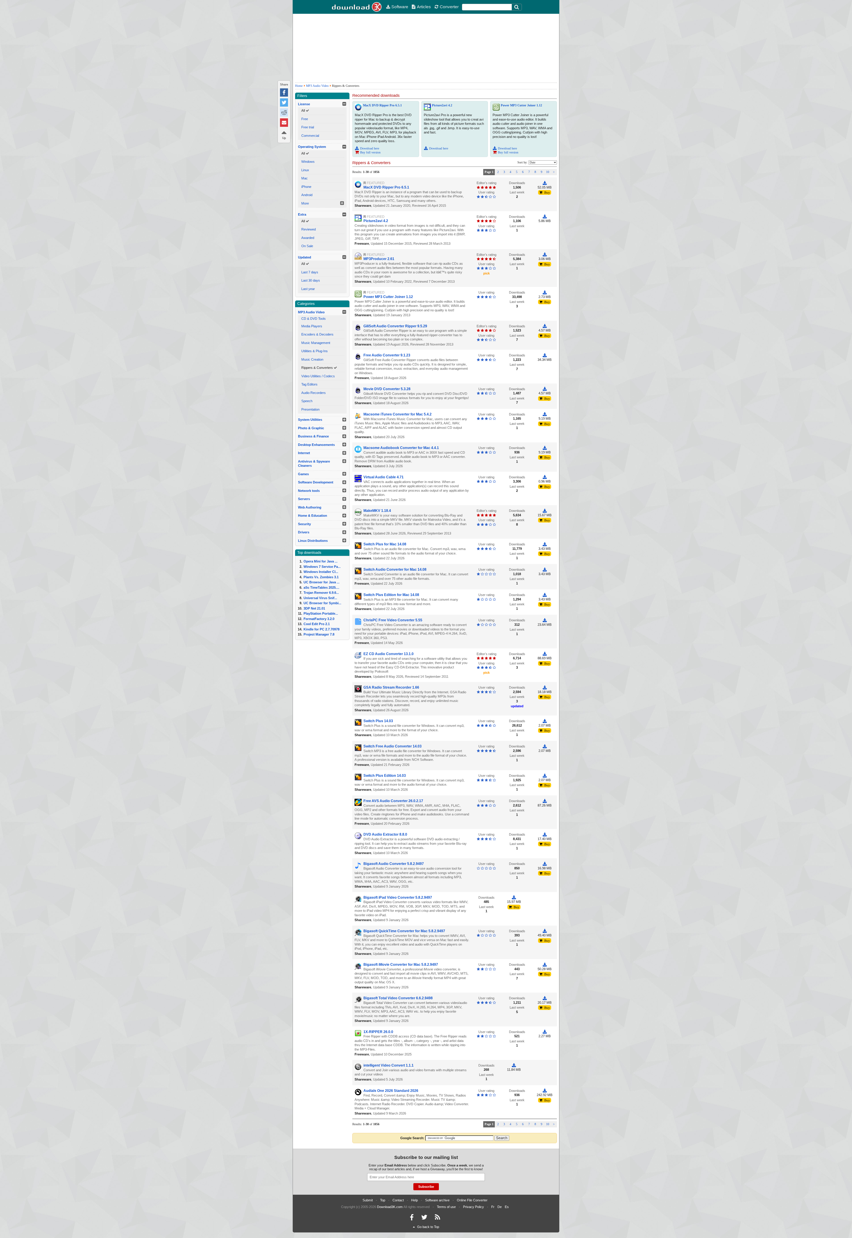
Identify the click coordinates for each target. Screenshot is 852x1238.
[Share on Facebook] (284, 92)
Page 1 (489, 172)
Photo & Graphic (311, 428)
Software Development (315, 482)
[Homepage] (357, 7)
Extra (302, 214)
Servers (304, 499)
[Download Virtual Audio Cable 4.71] (544, 477)
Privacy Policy (473, 1207)
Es (507, 1207)
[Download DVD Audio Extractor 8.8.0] (544, 834)
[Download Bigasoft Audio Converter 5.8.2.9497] (544, 864)
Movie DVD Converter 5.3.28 (386, 389)
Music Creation (312, 359)
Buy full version (370, 152)
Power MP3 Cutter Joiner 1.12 (521, 105)
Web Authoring (309, 507)
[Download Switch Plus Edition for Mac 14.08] (544, 595)
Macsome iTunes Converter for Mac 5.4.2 (397, 414)
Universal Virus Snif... (320, 598)
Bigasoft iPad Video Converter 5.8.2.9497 (397, 897)
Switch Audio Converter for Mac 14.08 (394, 569)
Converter (449, 6)
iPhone (306, 187)
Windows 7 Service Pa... (322, 566)
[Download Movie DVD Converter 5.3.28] (544, 389)
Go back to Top (428, 1227)
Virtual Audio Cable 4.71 (383, 477)
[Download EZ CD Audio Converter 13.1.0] (544, 654)
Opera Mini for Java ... (320, 561)
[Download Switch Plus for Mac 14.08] (544, 544)
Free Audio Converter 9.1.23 (386, 355)
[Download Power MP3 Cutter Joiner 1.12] (544, 292)
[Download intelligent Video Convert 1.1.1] (514, 1065)
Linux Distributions (313, 540)
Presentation (310, 409)
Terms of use (446, 1207)
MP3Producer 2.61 (378, 259)
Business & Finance (313, 436)
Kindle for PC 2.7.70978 (321, 629)
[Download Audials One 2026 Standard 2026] (544, 1091)
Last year (308, 289)
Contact (398, 1200)
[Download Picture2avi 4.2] (544, 217)
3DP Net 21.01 (314, 608)
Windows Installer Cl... (321, 572)
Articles (424, 6)
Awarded (307, 238)
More (305, 203)
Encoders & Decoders (317, 334)
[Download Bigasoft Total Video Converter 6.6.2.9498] (544, 998)
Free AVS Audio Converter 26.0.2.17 (393, 801)
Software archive (437, 1200)
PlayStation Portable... (321, 613)
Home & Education (312, 515)
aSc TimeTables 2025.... (321, 587)
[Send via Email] (284, 122)
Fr (492, 1207)
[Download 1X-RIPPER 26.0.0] (544, 1032)
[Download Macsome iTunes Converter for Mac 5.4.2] (544, 414)
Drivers (303, 532)
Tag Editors (309, 384)
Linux (305, 170)
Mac (304, 178)
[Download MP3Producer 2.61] (544, 254)
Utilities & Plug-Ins (314, 351)
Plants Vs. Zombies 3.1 (321, 577)
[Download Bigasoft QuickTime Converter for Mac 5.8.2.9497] (544, 931)
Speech (306, 401)
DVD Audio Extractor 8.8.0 (385, 834)
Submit (368, 1200)
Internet (304, 453)
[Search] (517, 7)
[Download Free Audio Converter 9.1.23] (544, 355)
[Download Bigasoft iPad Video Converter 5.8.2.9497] (514, 897)
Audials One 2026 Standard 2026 (390, 1091)
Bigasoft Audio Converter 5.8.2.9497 (393, 864)
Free (304, 119)
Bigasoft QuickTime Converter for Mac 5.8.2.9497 (404, 931)
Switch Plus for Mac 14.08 (384, 544)
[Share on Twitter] (284, 102)
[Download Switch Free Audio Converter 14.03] (544, 746)
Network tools (309, 491)
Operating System (312, 147)
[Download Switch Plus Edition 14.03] (544, 775)
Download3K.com (390, 1207)
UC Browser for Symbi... (322, 603)
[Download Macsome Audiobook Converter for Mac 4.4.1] (544, 448)
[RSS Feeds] (437, 1218)
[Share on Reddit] (284, 112)
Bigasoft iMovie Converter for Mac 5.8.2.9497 (400, 964)
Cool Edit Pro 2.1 (317, 624)
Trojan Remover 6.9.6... (321, 592)
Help (414, 1200)
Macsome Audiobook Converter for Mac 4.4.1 (401, 448)
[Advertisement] (426, 48)
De (499, 1207)
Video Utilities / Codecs (318, 376)
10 (547, 172)
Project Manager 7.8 (319, 634)
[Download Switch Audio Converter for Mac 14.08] (544, 569)
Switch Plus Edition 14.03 (384, 775)
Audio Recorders (313, 393)
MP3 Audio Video (317, 85)
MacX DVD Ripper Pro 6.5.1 (382, 105)
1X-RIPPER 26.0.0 (378, 1032)
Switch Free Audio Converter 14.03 (392, 746)
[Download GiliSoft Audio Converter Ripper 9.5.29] (544, 326)
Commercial (310, 135)
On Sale (307, 246)
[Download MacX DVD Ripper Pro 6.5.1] (544, 183)
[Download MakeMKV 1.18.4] (544, 511)
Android (306, 195)
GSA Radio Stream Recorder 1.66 (391, 687)
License (304, 104)
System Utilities (310, 419)
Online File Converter (472, 1200)
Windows (308, 161)
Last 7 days (309, 272)
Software (399, 6)
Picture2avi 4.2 (442, 105)
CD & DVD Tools (313, 318)
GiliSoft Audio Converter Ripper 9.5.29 (395, 326)
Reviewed (308, 229)
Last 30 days (310, 280)
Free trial (307, 127)
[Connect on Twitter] (424, 1218)
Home (299, 85)
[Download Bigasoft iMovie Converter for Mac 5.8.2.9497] (544, 964)
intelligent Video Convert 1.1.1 (388, 1065)
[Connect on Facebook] (412, 1218)
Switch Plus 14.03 (378, 721)
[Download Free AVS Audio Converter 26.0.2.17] (544, 801)
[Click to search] (517, 7)
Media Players (311, 326)
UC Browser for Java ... (321, 582)
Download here (369, 148)
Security (304, 524)
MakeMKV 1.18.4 (377, 511)
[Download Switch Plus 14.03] (544, 721)
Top (382, 1200)
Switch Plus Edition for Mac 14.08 (391, 595)
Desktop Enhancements (316, 445)
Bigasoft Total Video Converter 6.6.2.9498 (398, 998)
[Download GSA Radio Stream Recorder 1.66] (544, 687)
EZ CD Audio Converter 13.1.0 (388, 654)
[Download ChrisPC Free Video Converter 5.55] (544, 620)
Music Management (315, 343)
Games (303, 474)
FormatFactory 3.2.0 (319, 619)
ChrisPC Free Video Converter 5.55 (392, 620)
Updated (304, 257)
